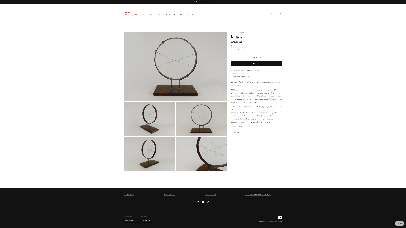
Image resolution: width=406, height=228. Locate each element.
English (145, 220)
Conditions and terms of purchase (258, 194)
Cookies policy (210, 194)
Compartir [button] (236, 132)
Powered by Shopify (277, 221)
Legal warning (129, 194)
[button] (272, 14)
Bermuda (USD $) (130, 220)
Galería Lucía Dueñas (266, 221)
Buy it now (257, 63)
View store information (241, 76)
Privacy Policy (169, 194)
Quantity (233, 46)
